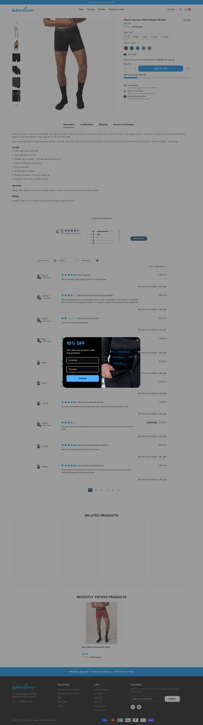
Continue (82, 378)
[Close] (137, 340)
